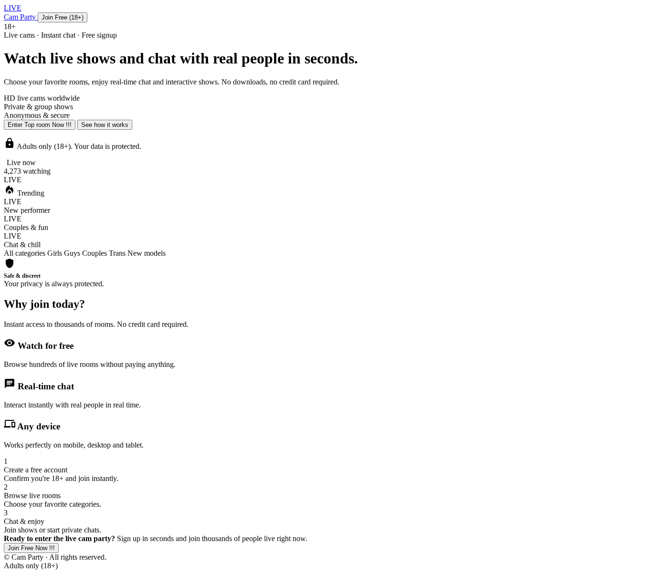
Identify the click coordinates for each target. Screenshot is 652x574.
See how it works (104, 124)
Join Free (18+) (63, 17)
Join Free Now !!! (31, 548)
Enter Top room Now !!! (40, 124)
